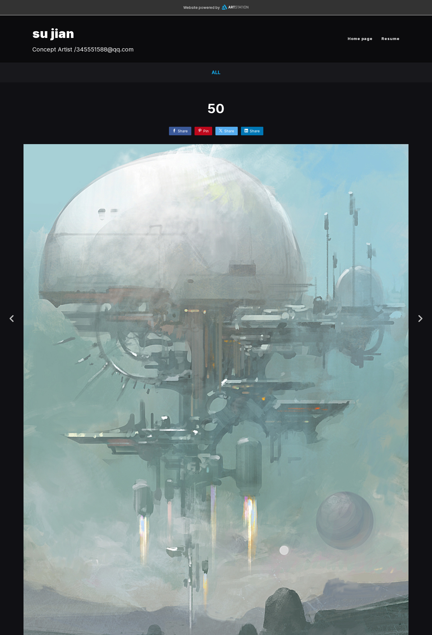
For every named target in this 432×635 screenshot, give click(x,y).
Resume (390, 38)
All (216, 72)
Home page (360, 38)
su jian (53, 33)
